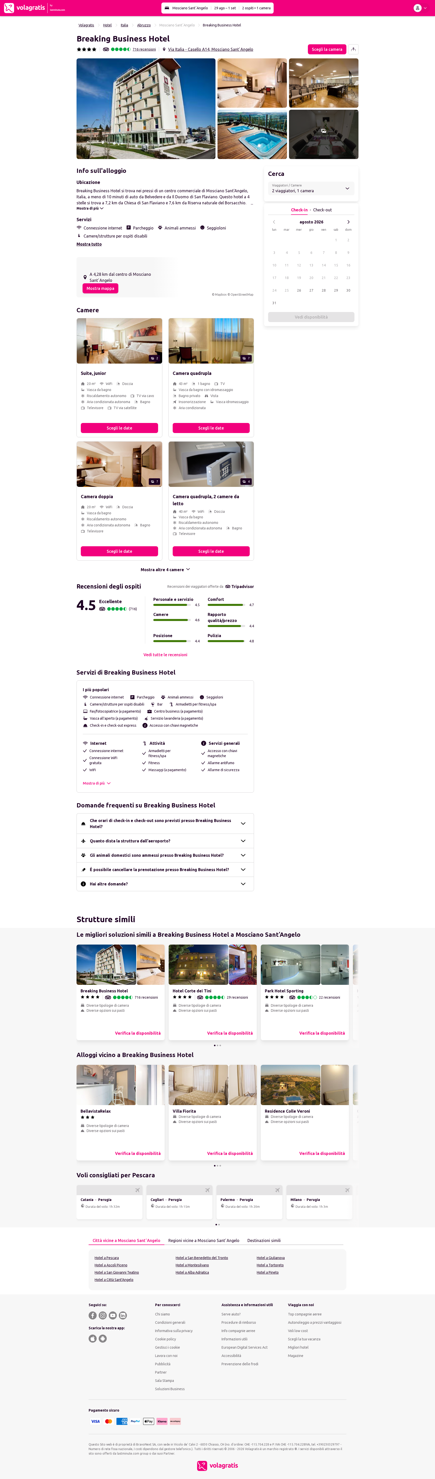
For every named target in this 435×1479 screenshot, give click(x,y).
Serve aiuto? (231, 1314)
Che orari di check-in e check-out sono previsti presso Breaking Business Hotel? (160, 823)
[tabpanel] (217, 1269)
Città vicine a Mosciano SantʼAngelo (126, 1240)
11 (287, 265)
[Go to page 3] (220, 1045)
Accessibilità (231, 1356)
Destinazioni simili (264, 1240)
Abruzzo (144, 25)
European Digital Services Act (245, 1347)
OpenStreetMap (242, 294)
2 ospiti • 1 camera (256, 8)
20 (311, 278)
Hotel (107, 25)
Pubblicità (162, 1364)
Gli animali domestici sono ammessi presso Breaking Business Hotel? (157, 855)
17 (274, 278)
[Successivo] (348, 221)
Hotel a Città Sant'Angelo (114, 1280)
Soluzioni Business (170, 1389)
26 (299, 290)
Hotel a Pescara (107, 1258)
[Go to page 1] (214, 1045)
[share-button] (353, 49)
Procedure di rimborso (239, 1322)
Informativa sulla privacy (174, 1331)
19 (299, 278)
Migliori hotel (298, 1347)
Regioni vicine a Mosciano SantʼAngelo (203, 1240)
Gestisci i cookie (167, 1347)
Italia (124, 25)
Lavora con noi (166, 1356)
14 (324, 265)
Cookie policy (165, 1339)
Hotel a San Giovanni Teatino (117, 1272)
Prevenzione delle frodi (240, 1364)
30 (348, 290)
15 (336, 265)
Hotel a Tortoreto (270, 1265)
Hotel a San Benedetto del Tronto (202, 1258)
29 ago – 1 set (225, 8)
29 (336, 290)
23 (348, 278)
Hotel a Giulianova (271, 1258)
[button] (146, 108)
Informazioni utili (234, 1339)
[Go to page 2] (217, 1045)
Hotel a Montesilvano (192, 1265)
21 (324, 278)
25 (287, 290)
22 (336, 278)
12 (299, 265)
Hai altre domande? (109, 884)
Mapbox (221, 294)
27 (311, 290)
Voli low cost (298, 1331)
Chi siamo (162, 1314)
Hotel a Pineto (268, 1272)
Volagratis (86, 25)
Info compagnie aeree (238, 1331)
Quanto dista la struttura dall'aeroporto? (130, 841)
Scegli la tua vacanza (304, 1339)
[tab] (126, 1240)
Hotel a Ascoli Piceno (111, 1265)
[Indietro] (274, 221)
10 (274, 265)
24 (274, 290)
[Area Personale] (421, 8)
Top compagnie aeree (305, 1314)
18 (287, 278)
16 (348, 265)
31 (274, 303)
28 (324, 290)
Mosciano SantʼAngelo (190, 8)
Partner (161, 1372)
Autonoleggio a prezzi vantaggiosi (314, 1322)
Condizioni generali (170, 1322)
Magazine (295, 1356)
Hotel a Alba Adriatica (192, 1272)
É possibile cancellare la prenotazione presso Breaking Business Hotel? (159, 869)
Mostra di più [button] (94, 783)
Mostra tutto (89, 244)
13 (311, 265)
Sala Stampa (164, 1381)
